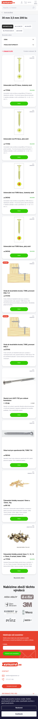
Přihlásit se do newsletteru (12, 653)
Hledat (33, 7)
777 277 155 (9, 679)
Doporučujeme (7, 26)
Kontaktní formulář (12, 686)
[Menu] (35, 2)
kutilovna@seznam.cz (12, 675)
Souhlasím (19, 714)
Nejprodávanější (8, 31)
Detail (19, 103)
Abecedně (19, 31)
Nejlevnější (18, 26)
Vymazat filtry (8, 51)
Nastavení (19, 708)
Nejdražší (28, 26)
